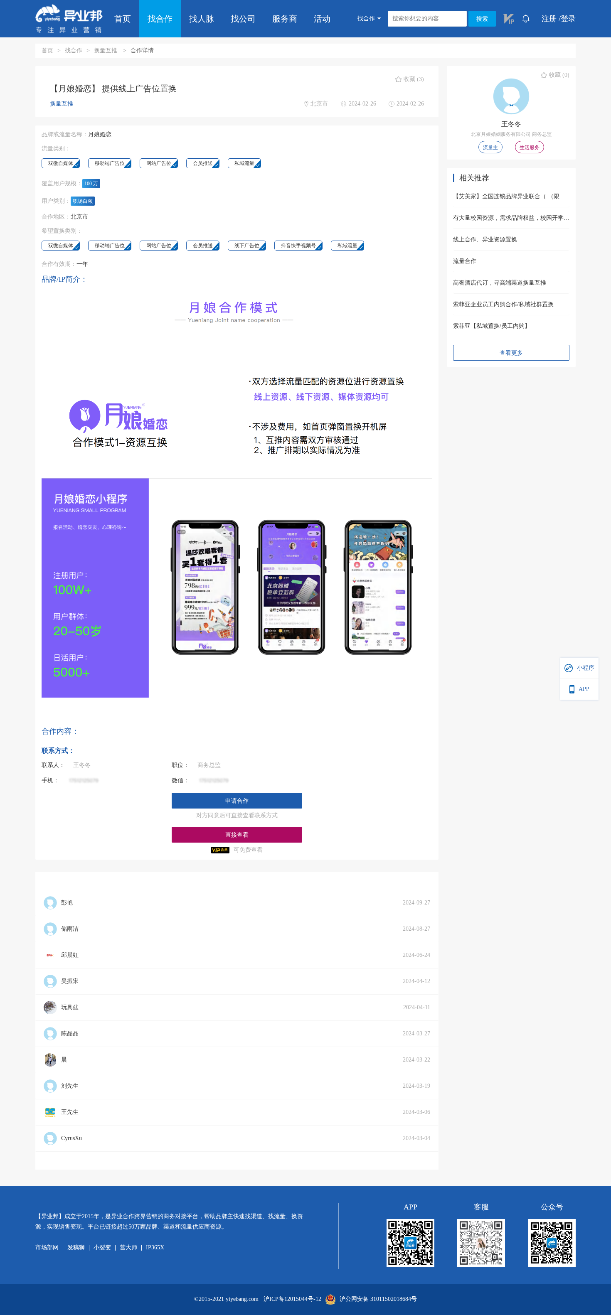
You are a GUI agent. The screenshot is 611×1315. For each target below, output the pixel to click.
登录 (568, 18)
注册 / (551, 18)
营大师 (128, 1248)
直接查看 (237, 835)
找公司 (243, 18)
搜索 (482, 19)
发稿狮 (76, 1248)
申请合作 (237, 801)
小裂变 (102, 1248)
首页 (122, 18)
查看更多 (511, 353)
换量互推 (106, 50)
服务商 (284, 18)
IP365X (155, 1248)
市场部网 (47, 1248)
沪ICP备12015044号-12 (292, 1299)
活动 (322, 18)
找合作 (160, 18)
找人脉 (201, 18)
